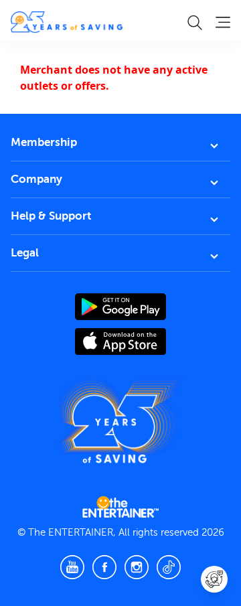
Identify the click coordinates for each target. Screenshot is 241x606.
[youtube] (72, 567)
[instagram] (137, 567)
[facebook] (104, 567)
